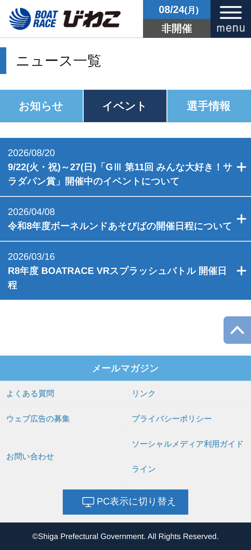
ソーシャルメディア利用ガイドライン (188, 456)
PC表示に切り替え (136, 501)
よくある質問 (30, 393)
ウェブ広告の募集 (38, 418)
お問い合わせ (30, 456)
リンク (144, 393)
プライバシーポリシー (172, 418)
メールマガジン (125, 368)
